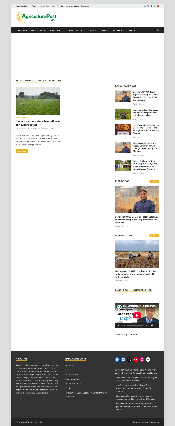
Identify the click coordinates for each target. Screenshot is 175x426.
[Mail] (148, 359)
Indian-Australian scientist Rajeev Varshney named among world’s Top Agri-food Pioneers (146, 147)
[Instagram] (142, 359)
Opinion (104, 30)
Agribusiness (56, 30)
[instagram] (154, 6)
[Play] (118, 325)
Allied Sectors (76, 30)
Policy (93, 30)
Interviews (118, 30)
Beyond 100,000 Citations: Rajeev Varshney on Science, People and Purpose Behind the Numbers (146, 96)
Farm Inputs (37, 30)
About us (35, 6)
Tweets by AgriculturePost (126, 334)
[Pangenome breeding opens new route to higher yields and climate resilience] (123, 110)
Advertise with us (72, 6)
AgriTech (22, 30)
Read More (21, 150)
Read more (43, 392)
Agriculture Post (41, 128)
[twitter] (148, 6)
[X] (129, 359)
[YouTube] (135, 359)
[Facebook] (117, 359)
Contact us (85, 6)
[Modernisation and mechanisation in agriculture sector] (38, 102)
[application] (137, 315)
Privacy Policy (45, 6)
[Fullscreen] (156, 325)
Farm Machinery (22, 118)
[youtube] (158, 6)
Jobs (67, 369)
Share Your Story (58, 6)
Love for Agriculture (151, 422)
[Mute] (152, 325)
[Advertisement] (87, 56)
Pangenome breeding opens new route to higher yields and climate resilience (145, 112)
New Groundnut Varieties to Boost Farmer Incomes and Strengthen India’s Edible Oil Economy (146, 129)
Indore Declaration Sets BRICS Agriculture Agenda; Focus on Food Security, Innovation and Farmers (145, 165)
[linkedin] (144, 6)
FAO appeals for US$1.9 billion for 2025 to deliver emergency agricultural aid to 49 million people (135, 274)
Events (131, 30)
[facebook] (151, 6)
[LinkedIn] (123, 359)
